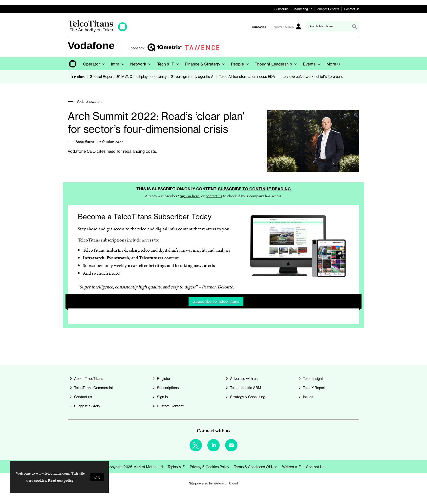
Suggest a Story (87, 406)
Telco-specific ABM (245, 388)
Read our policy (60, 480)
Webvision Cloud (226, 483)
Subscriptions (168, 388)
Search (354, 26)
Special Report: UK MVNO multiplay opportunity (128, 76)
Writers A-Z (291, 467)
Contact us (83, 397)
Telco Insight (313, 378)
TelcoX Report (314, 388)
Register (163, 378)
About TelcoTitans (88, 378)
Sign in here (189, 196)
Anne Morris (85, 142)
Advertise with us (243, 378)
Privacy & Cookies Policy (209, 467)
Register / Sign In (283, 27)
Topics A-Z (176, 467)
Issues (308, 397)
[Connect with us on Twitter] (195, 445)
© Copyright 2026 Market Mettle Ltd (133, 467)
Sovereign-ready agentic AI (192, 76)
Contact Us (351, 9)
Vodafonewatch (89, 101)
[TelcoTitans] (97, 31)
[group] (332, 63)
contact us (214, 196)
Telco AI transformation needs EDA (247, 76)
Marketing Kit (303, 9)
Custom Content (170, 406)
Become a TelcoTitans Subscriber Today (145, 216)
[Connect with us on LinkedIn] (213, 445)
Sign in (162, 397)
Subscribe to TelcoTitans (216, 301)
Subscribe (282, 9)
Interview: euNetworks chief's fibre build (311, 76)
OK (97, 477)
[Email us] (231, 445)
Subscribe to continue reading (254, 188)
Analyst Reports (328, 9)
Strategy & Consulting (247, 397)
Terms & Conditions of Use (255, 467)
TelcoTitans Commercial (93, 388)
